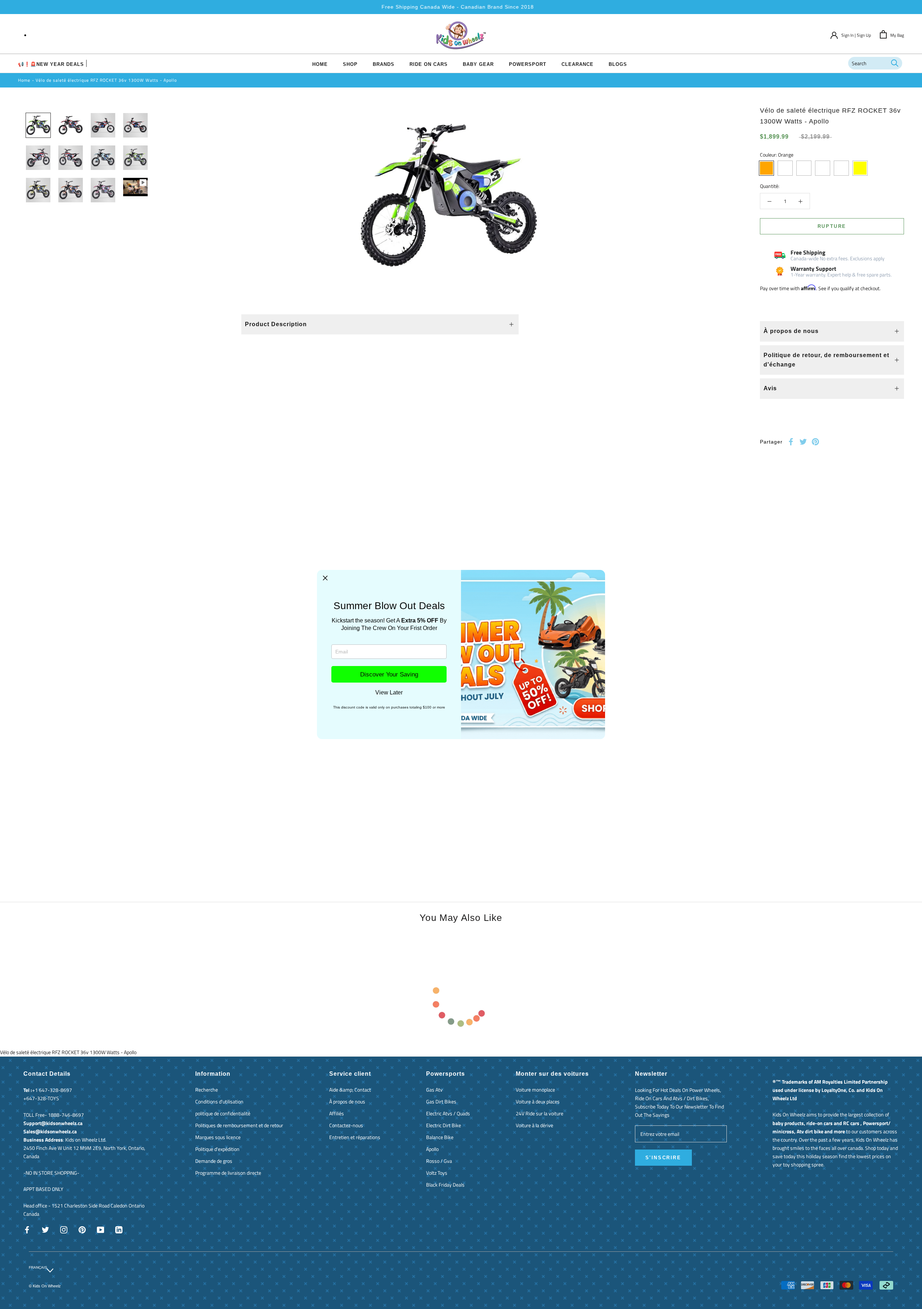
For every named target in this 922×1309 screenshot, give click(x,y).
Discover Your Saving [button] (389, 674)
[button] (325, 578)
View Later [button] (389, 693)
